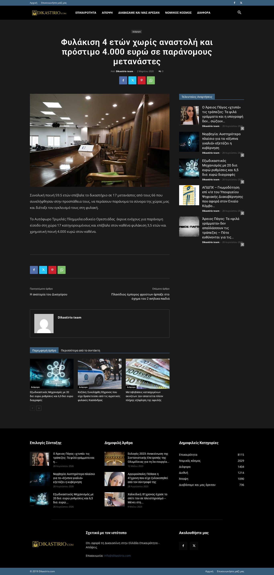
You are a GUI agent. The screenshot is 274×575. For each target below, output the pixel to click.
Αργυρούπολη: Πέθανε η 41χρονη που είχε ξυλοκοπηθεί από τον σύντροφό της (148, 478)
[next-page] (38, 408)
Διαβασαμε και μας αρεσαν (138, 12)
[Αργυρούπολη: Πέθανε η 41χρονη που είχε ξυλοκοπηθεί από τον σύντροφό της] (115, 479)
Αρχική (33, 2)
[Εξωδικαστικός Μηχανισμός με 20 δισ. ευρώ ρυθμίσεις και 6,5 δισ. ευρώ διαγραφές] (52, 374)
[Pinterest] (142, 80)
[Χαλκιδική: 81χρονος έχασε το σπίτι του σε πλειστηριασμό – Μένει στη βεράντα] (115, 499)
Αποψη (107, 12)
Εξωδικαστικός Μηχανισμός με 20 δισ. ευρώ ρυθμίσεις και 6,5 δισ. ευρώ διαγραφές (51, 396)
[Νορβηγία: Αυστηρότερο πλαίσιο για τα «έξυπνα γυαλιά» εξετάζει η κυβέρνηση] (189, 142)
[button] (239, 13)
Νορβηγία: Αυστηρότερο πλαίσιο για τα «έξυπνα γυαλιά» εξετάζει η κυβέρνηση (74, 478)
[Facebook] (234, 3)
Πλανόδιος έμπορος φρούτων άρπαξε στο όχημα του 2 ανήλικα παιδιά (140, 296)
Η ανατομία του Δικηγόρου (48, 294)
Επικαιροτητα (85, 12)
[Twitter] (241, 3)
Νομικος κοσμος (178, 12)
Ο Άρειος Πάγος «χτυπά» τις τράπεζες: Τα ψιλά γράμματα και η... (73, 457)
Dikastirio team (124, 71)
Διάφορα (137, 31)
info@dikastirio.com (117, 556)
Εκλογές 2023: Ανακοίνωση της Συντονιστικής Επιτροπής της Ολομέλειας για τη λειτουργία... (148, 457)
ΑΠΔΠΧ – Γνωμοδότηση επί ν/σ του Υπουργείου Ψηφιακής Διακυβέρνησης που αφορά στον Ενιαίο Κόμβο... (222, 196)
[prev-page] (32, 408)
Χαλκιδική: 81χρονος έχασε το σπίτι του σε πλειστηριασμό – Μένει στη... (147, 498)
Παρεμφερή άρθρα (44, 350)
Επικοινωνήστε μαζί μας (54, 2)
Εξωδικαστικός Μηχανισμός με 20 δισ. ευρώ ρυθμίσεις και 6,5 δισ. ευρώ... (73, 498)
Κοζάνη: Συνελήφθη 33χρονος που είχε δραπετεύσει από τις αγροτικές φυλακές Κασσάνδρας (99, 396)
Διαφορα (203, 12)
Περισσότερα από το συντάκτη (80, 350)
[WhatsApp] (151, 80)
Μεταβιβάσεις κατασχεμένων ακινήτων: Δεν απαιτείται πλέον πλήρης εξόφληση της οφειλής (144, 396)
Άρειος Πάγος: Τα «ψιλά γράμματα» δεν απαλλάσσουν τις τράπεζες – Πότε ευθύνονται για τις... (220, 228)
